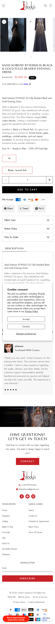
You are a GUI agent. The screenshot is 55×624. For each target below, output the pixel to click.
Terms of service (40, 597)
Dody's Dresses (25, 592)
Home (4, 510)
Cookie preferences (36, 602)
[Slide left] (24, 57)
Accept (26, 319)
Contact (27, 461)
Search (31, 510)
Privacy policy (19, 602)
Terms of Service (35, 532)
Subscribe (27, 578)
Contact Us (33, 515)
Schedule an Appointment (39, 521)
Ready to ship (7, 526)
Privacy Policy (31, 311)
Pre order (6, 532)
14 (9, 158)
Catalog (5, 521)
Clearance (6, 554)
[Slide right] (31, 57)
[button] (3, 6)
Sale (3, 537)
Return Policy (34, 526)
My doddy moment (9, 548)
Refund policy (24, 597)
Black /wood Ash (17, 170)
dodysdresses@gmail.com (29, 489)
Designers (6, 515)
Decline (26, 326)
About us (5, 543)
